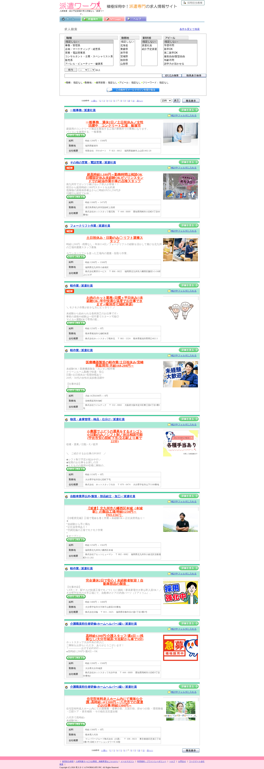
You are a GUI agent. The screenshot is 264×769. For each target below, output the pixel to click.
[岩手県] (127, 53)
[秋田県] (127, 60)
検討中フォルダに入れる (184, 115)
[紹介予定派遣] (149, 49)
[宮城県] (127, 56)
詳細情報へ (189, 110)
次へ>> (140, 101)
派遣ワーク (80, 5)
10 (129, 101)
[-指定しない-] (89, 42)
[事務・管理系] (89, 45)
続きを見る (76, 135)
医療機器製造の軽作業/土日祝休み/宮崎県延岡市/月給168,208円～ (115, 364)
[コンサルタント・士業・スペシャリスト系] (89, 56)
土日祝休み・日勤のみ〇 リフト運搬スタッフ (114, 239)
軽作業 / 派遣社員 (81, 285)
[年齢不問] (180, 60)
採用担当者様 (192, 2)
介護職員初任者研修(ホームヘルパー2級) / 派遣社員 (103, 623)
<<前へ (94, 101)
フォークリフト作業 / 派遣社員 (90, 225)
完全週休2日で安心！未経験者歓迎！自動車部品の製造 (114, 582)
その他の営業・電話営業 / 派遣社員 (93, 162)
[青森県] (127, 49)
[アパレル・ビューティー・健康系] (89, 64)
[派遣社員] (149, 45)
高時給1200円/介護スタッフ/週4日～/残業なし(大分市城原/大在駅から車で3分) (114, 637)
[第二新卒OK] (180, 53)
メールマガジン (127, 761)
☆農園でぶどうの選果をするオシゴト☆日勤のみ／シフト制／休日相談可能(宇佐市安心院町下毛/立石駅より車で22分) (115, 436)
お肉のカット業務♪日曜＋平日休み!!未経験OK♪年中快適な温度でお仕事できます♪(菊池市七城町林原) (114, 301)
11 (134, 101)
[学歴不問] (180, 45)
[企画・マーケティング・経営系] (89, 49)
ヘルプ (136, 19)
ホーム (70, 19)
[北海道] (127, 45)
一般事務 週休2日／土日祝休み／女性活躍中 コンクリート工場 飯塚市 (114, 123)
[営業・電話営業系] (89, 53)
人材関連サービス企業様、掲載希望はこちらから (97, 761)
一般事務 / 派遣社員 (83, 110)
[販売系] (89, 60)
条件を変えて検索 (190, 29)
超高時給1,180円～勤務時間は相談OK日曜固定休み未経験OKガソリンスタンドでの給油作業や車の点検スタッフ (114, 178)
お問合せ (182, 761)
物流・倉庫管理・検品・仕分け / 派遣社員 (97, 419)
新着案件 (92, 19)
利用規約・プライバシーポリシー (151, 761)
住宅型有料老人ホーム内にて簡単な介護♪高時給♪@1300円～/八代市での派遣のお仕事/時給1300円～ (114, 702)
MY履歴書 (114, 19)
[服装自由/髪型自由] (180, 56)
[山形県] (127, 64)
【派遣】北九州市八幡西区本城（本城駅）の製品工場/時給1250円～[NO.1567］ (115, 512)
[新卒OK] (180, 49)
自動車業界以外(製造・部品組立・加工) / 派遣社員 (102, 496)
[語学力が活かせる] (180, 64)
